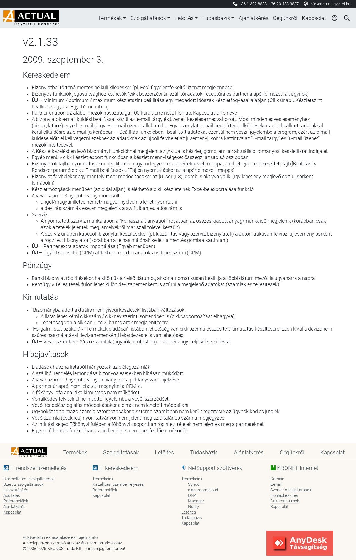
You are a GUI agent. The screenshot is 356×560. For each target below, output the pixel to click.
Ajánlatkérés (253, 18)
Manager (196, 501)
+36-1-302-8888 (253, 3)
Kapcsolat (314, 18)
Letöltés (184, 18)
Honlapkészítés (284, 495)
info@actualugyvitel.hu (329, 3)
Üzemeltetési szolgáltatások (29, 478)
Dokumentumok (284, 501)
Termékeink (102, 478)
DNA (192, 495)
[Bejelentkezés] (334, 18)
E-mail (275, 484)
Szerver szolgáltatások (290, 489)
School (194, 484)
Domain (277, 478)
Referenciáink (15, 501)
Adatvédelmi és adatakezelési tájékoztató (60, 537)
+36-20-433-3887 (284, 3)
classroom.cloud (203, 489)
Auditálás (11, 495)
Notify (193, 506)
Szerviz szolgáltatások (23, 484)
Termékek (110, 18)
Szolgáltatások (148, 18)
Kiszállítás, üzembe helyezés (118, 484)
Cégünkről (285, 18)
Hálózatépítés (15, 489)
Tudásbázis (216, 18)
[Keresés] (346, 18)
